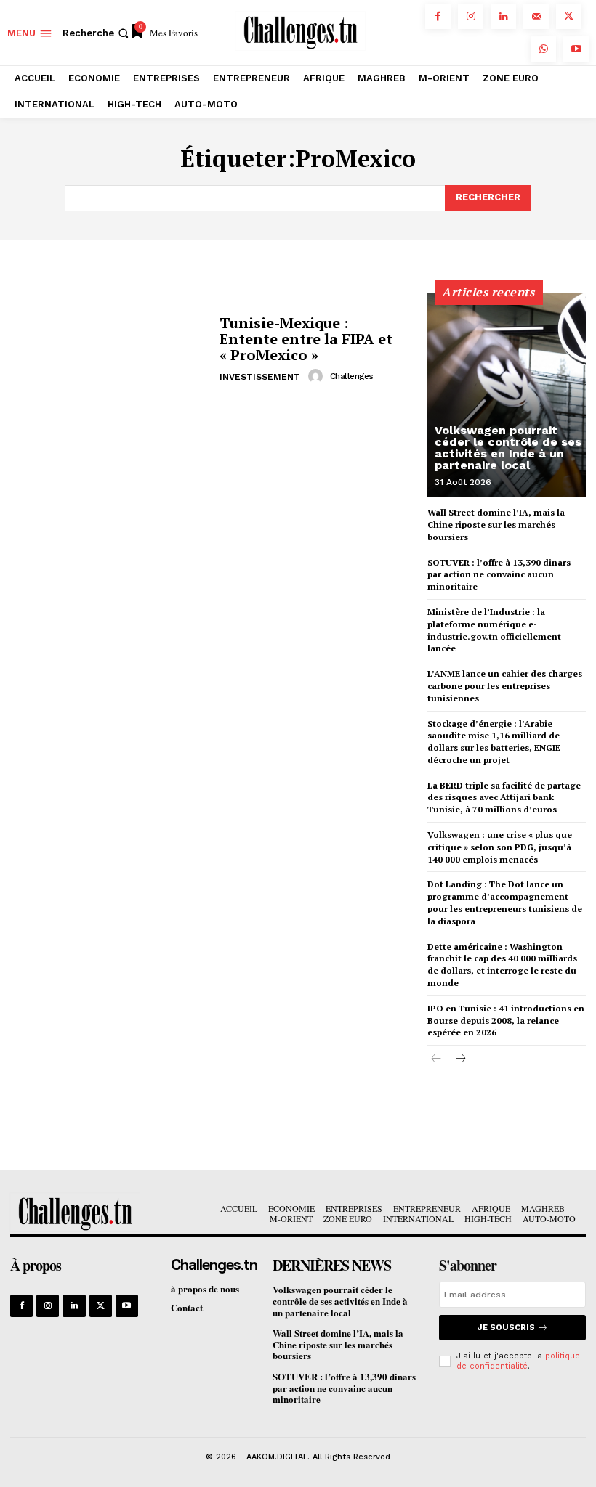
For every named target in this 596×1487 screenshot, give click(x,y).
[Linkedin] (503, 16)
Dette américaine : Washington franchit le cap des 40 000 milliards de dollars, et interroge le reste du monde (502, 964)
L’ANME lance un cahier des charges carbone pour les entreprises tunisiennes (504, 686)
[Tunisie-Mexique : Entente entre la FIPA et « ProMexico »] (109, 349)
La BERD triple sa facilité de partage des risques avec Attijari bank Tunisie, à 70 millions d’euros (504, 797)
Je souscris (506, 1327)
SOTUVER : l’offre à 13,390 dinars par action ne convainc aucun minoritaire (499, 574)
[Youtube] (576, 49)
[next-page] (460, 1059)
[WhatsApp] (543, 49)
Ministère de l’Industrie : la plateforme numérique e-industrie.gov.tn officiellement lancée (494, 629)
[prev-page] (436, 1059)
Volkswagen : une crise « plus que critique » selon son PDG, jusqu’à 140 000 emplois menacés (499, 847)
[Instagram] (470, 16)
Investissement (260, 377)
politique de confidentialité (518, 1360)
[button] (97, 33)
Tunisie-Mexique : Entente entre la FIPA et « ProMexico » (306, 338)
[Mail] (536, 16)
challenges (352, 376)
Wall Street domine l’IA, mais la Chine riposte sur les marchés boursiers (496, 524)
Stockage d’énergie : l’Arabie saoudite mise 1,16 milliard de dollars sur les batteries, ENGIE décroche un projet (493, 741)
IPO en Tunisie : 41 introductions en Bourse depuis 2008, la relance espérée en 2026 (505, 1020)
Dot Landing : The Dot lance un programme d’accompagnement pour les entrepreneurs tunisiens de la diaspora (504, 902)
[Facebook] (438, 16)
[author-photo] (317, 376)
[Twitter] (568, 16)
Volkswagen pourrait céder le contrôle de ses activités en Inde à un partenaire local (508, 447)
